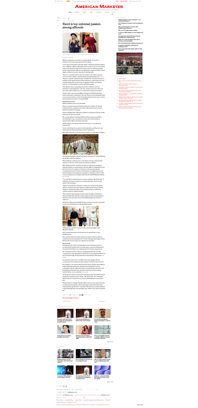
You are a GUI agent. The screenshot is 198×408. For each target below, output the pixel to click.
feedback (101, 404)
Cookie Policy (78, 400)
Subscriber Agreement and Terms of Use (93, 400)
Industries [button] (77, 12)
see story (65, 176)
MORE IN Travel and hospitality (64, 306)
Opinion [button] (84, 12)
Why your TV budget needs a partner (127, 30)
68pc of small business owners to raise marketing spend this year (128, 27)
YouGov (101, 76)
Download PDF (89, 294)
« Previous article (67, 301)
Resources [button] (99, 12)
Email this (67, 294)
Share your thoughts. (70, 298)
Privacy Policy (59, 400)
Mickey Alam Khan (68, 57)
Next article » (102, 301)
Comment (58, 20)
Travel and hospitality (68, 21)
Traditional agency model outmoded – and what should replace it (129, 20)
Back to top (110, 341)
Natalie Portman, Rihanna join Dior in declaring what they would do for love (130, 97)
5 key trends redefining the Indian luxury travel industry (83, 320)
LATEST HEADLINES (120, 18)
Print (70, 18)
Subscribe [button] (106, 12)
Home (70, 12)
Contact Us (108, 400)
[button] (60, 1)
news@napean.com (68, 395)
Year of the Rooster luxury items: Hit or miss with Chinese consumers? (130, 91)
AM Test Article (122, 78)
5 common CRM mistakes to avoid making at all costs (64, 376)
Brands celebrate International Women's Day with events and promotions (130, 107)
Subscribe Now (123, 1)
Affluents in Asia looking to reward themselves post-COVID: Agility (84, 337)
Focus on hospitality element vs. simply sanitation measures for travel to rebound (102, 337)
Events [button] (91, 12)
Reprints (76, 294)
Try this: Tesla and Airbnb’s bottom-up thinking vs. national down (102, 321)
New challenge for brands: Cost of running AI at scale (84, 360)
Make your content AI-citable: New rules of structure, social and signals (129, 40)
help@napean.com (72, 392)
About (117, 1)
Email (66, 18)
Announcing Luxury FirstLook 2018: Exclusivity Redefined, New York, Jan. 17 (130, 101)
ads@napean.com (105, 395)
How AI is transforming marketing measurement (130, 43)
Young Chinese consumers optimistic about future (64, 336)
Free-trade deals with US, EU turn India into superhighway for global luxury (129, 37)
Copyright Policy (69, 400)
